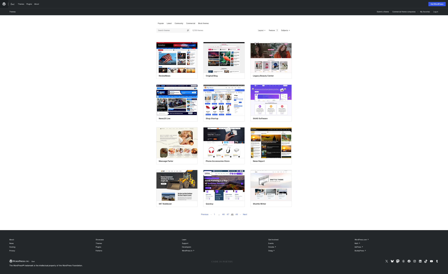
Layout (260, 30)
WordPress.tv (188, 251)
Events (271, 243)
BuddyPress (360, 251)
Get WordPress (437, 4)
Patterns (99, 251)
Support (185, 243)
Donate (272, 247)
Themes (12, 12)
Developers (186, 247)
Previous (204, 214)
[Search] (188, 30)
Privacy (12, 251)
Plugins (98, 247)
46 (223, 214)
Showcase (100, 240)
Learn (184, 240)
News (11, 243)
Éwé (33, 261)
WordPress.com (362, 240)
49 (236, 214)
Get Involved (273, 240)
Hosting (12, 247)
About (11, 240)
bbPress (359, 247)
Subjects (284, 30)
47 (228, 214)
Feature (273, 30)
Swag (271, 251)
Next (245, 214)
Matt (357, 243)
